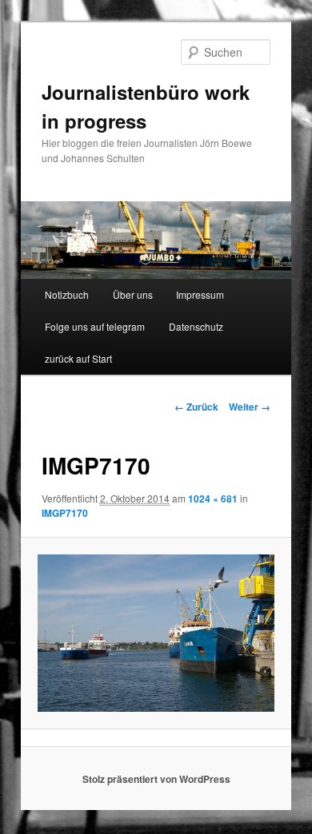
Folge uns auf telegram (95, 326)
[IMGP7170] (156, 632)
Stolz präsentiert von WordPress (156, 779)
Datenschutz (196, 326)
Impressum (200, 294)
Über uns (133, 294)
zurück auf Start (78, 358)
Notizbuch (67, 294)
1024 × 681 (213, 498)
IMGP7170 (65, 513)
